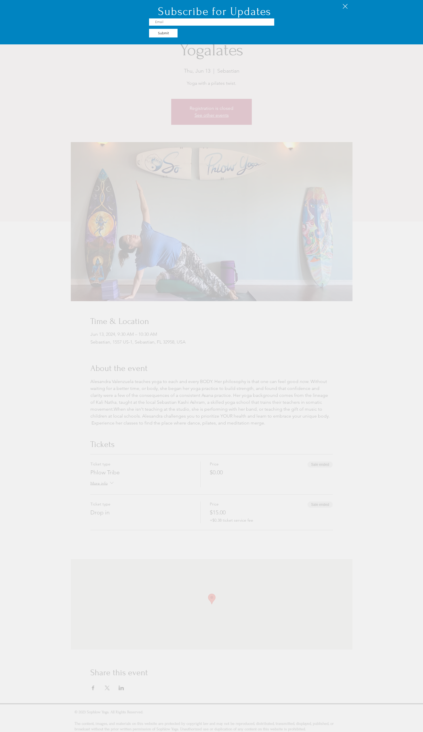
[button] (345, 6)
